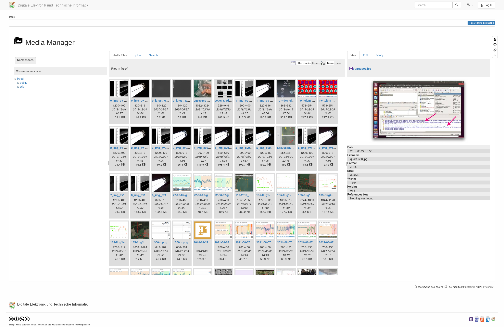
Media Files (119, 55)
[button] (470, 5)
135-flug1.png (307, 195)
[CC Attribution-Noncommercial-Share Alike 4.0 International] (19, 318)
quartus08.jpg (362, 68)
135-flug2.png (140, 242)
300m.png (160, 242)
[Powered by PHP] (477, 319)
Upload (137, 55)
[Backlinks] (495, 49)
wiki (22, 86)
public (23, 82)
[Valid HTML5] (482, 319)
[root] (20, 79)
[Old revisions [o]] (495, 44)
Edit (365, 55)
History (378, 55)
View (353, 55)
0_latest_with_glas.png (167, 100)
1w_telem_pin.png (310, 100)
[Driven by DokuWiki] (493, 319)
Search (153, 55)
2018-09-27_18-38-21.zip (210, 242)
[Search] (456, 5)
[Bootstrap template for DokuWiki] (471, 319)
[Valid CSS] (488, 319)
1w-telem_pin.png (331, 100)
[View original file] (418, 110)
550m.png (181, 242)
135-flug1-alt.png (267, 195)
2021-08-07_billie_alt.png (231, 242)
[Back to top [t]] (495, 55)
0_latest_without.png (187, 100)
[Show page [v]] (495, 38)
